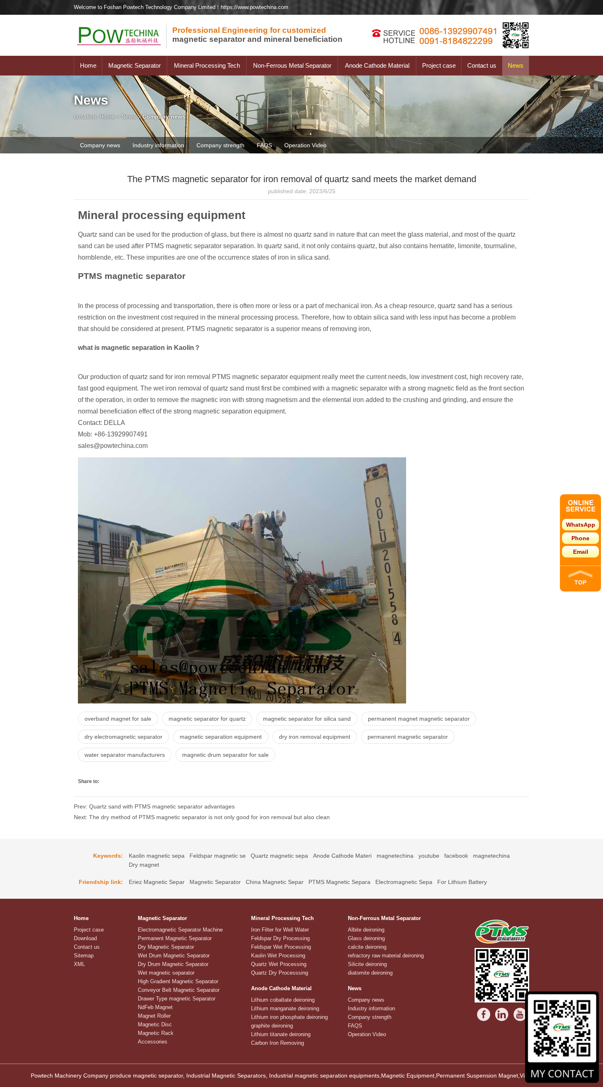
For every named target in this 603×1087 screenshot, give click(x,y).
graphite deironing (272, 1026)
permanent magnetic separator (408, 736)
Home (88, 65)
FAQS (264, 145)
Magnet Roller (154, 1016)
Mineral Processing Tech (207, 65)
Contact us (481, 65)
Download (85, 938)
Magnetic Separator (134, 65)
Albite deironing (366, 930)
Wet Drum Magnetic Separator (174, 955)
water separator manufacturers (125, 754)
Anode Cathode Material (377, 65)
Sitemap (84, 955)
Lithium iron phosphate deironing (289, 1017)
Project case (439, 65)
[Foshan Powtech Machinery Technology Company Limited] (123, 53)
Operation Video (305, 145)
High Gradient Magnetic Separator (178, 981)
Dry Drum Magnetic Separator (173, 964)
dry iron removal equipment (314, 736)
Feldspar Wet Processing (281, 947)
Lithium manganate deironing (285, 1008)
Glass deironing (366, 938)
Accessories (152, 1042)
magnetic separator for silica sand (307, 718)
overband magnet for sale (118, 718)
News (515, 65)
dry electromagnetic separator (123, 736)
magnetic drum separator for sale (225, 754)
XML (79, 964)
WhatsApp (580, 524)
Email (580, 551)
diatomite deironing (370, 973)
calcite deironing (367, 947)
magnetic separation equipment (221, 736)
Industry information (158, 145)
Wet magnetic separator (166, 973)
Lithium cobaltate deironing (283, 1000)
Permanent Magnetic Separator (175, 938)
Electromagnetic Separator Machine (180, 930)
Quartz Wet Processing (278, 964)
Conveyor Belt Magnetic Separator (178, 990)
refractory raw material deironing (386, 955)
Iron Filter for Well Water (280, 930)
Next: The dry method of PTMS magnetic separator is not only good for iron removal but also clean (202, 817)
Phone (580, 538)
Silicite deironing (367, 964)
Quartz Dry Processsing (279, 973)
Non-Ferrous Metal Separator (292, 65)
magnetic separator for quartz (207, 718)
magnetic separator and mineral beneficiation (257, 34)
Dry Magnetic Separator (166, 947)
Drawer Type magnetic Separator (176, 999)
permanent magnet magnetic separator (419, 718)
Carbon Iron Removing (277, 1043)
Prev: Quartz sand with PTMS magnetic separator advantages (154, 806)
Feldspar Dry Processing (280, 938)
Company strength (220, 145)
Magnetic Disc (155, 1024)
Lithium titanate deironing (281, 1034)
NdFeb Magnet (155, 1007)
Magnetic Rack (156, 1033)
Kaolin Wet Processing (278, 955)
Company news (100, 145)
